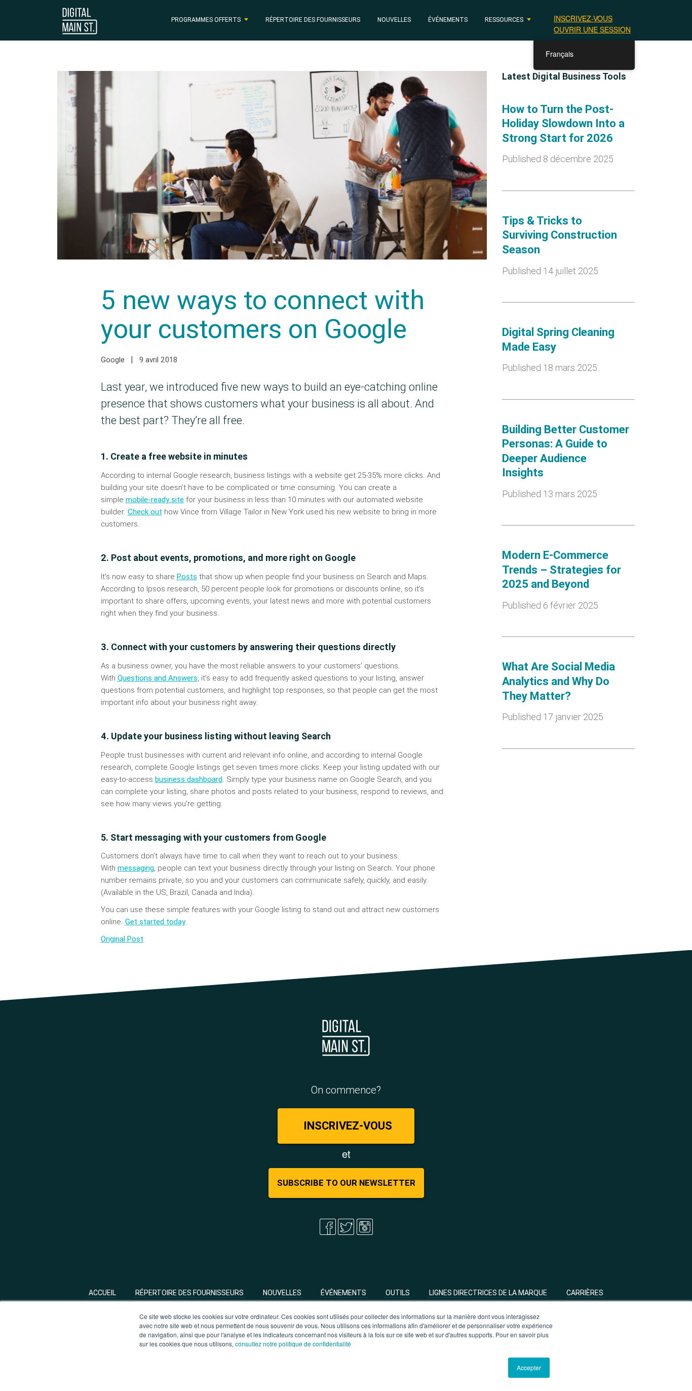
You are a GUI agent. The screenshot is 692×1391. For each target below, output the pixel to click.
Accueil (102, 1292)
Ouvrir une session (592, 29)
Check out (145, 511)
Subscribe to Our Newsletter (346, 1182)
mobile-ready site (155, 499)
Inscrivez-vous (583, 18)
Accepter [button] (529, 1367)
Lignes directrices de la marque (488, 1292)
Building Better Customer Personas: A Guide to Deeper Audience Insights (565, 451)
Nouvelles (394, 19)
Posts (187, 576)
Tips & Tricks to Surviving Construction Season (559, 235)
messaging (136, 868)
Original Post (122, 939)
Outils (398, 1292)
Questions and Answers (158, 678)
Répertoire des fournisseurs (312, 19)
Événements (448, 19)
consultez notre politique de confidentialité (293, 1343)
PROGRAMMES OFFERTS (206, 19)
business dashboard (188, 779)
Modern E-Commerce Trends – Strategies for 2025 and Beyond (561, 569)
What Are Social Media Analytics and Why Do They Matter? (558, 681)
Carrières (584, 1292)
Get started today (155, 921)
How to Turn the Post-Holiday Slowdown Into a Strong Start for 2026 (563, 123)
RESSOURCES (504, 19)
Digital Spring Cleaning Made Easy (558, 339)
